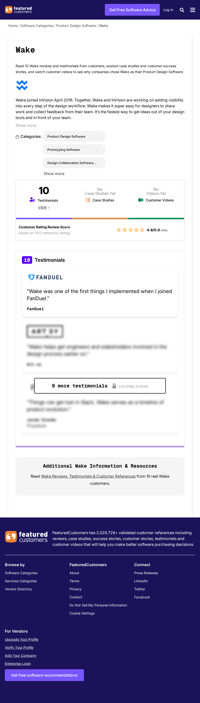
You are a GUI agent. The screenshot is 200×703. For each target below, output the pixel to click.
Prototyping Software (63, 150)
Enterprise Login (18, 663)
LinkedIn (141, 581)
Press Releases (146, 573)
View (42, 207)
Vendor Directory (18, 589)
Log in (168, 10)
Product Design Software (76, 25)
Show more (26, 125)
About (74, 573)
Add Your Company (20, 655)
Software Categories (36, 25)
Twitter (139, 589)
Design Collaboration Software (70, 163)
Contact (76, 597)
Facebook (142, 597)
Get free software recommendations (44, 675)
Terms (74, 581)
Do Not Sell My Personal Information (98, 605)
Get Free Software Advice (132, 9)
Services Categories (21, 581)
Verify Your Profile (19, 647)
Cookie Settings (82, 613)
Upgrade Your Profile (21, 639)
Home (13, 25)
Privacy (75, 589)
